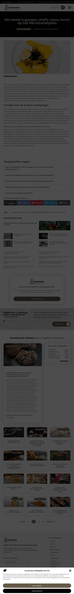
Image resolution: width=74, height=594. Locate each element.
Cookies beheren (37, 591)
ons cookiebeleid (62, 577)
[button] (70, 571)
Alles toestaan (37, 585)
